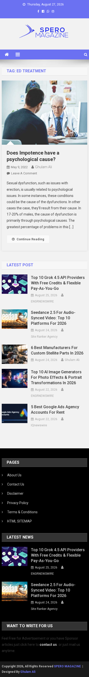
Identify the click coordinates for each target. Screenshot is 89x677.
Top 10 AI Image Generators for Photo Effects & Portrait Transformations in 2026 (56, 377)
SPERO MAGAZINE (67, 666)
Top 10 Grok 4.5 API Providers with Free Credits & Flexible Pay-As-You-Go (58, 283)
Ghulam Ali (43, 167)
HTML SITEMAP (19, 521)
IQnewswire (39, 425)
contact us (48, 645)
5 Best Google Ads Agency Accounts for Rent (55, 410)
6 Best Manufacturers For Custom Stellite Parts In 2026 (57, 350)
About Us (14, 475)
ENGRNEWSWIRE (42, 301)
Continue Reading (30, 239)
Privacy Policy (17, 503)
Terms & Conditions (22, 512)
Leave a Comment (24, 173)
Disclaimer (15, 493)
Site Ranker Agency (44, 336)
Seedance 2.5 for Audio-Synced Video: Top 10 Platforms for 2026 (53, 318)
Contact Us (15, 484)
